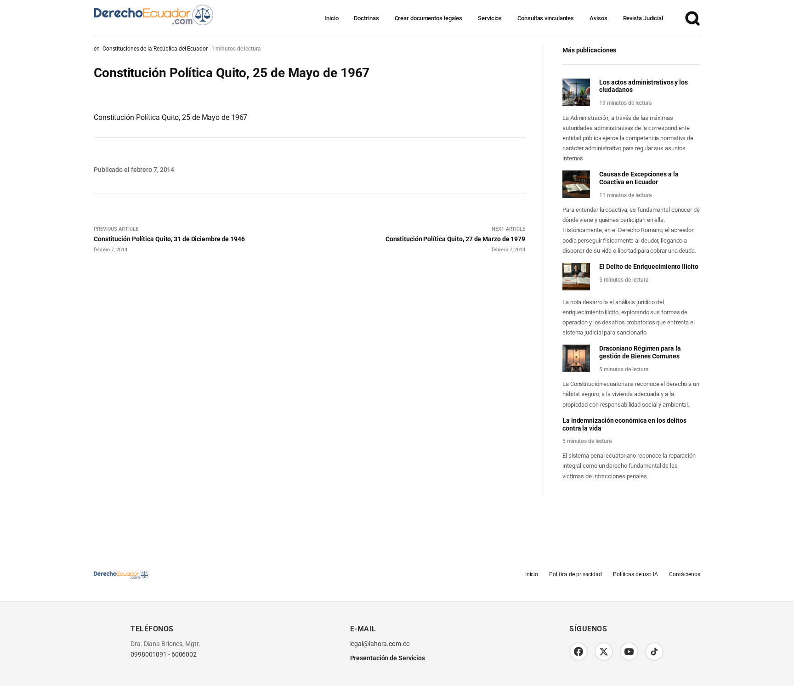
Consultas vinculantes (545, 18)
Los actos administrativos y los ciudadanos (643, 86)
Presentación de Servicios (387, 658)
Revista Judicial (643, 18)
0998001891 (148, 654)
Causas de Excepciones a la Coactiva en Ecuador (638, 178)
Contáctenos (684, 574)
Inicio (331, 18)
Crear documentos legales (429, 18)
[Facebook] (578, 651)
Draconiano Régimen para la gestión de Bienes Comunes (640, 352)
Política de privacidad (575, 574)
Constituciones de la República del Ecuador (155, 48)
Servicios (490, 18)
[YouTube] (629, 651)
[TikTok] (654, 651)
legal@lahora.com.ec (379, 644)
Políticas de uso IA (635, 574)
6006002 (184, 654)
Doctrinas (366, 18)
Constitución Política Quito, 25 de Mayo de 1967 (170, 117)
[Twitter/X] (604, 651)
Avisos (598, 18)
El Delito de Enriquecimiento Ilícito (648, 266)
